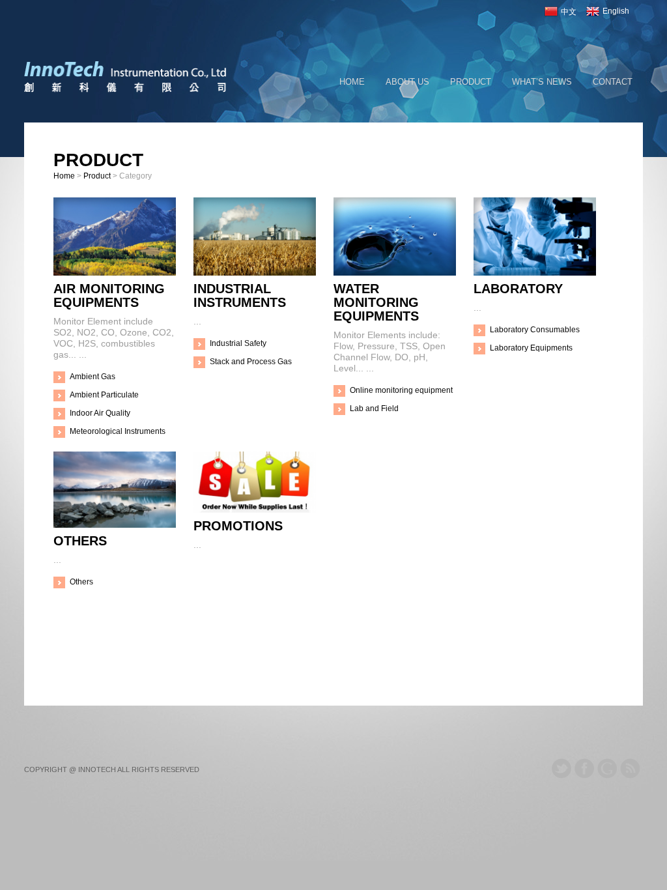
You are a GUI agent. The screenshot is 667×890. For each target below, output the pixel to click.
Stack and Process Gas (251, 361)
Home (352, 82)
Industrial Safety (238, 343)
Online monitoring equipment (401, 390)
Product (97, 175)
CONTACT (612, 82)
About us (407, 82)
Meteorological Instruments (117, 431)
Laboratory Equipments (531, 347)
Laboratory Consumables (535, 329)
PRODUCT (470, 82)
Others (81, 581)
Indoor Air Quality (100, 413)
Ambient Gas (92, 376)
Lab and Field (374, 408)
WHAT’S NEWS (542, 82)
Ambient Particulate (104, 394)
